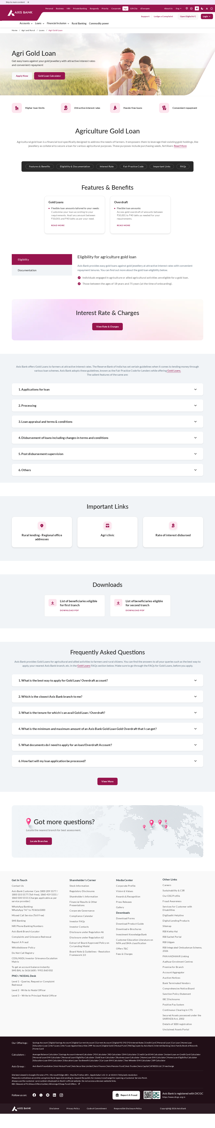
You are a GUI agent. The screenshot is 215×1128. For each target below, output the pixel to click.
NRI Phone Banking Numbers (27, 926)
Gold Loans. (174, 370)
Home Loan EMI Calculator (153, 1057)
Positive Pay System (173, 1004)
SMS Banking (19, 920)
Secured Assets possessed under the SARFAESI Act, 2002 (182, 1017)
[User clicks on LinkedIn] (54, 1095)
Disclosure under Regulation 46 (87, 932)
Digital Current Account (83, 1042)
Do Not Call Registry (23, 952)
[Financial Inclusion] (68, 23)
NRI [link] (68, 8)
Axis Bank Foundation (43, 1066)
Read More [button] (180, 145)
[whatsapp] (191, 8)
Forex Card (38, 1048)
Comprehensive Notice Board (179, 988)
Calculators (18, 1054)
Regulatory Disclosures (82, 891)
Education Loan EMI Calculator (47, 1060)
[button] (179, 8)
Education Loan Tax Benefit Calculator (81, 1060)
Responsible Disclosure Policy (128, 1108)
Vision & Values (124, 891)
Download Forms (125, 918)
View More (107, 781)
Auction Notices (171, 977)
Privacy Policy (73, 1108)
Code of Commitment (97, 1108)
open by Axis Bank (144, 1045)
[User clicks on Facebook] (34, 1095)
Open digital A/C (188, 16)
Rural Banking (79, 23)
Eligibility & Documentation (75, 166)
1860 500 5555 (20, 897)
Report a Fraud (129, 1095)
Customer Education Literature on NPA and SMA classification (134, 941)
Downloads (123, 912)
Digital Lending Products (176, 920)
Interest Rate (107, 166)
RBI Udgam (169, 942)
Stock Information (79, 885)
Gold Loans (83, 665)
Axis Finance (100, 1066)
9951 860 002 (45, 970)
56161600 (30, 970)
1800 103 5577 (20, 894)
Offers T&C (122, 948)
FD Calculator (100, 1054)
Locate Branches (39, 841)
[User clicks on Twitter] (41, 1095)
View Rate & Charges (107, 326)
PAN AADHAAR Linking (176, 956)
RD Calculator (114, 1054)
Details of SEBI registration (177, 1024)
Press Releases (124, 901)
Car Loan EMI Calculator (111, 1060)
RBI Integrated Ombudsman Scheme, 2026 (182, 949)
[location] (186, 8)
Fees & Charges (124, 953)
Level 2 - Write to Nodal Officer (29, 990)
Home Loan (186, 1042)
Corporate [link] (116, 8)
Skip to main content (15, 2)
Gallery (120, 907)
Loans (38, 23)
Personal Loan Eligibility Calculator (78, 1057)
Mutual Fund (121, 1045)
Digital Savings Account (60, 1042)
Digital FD (117, 1042)
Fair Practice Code (133, 166)
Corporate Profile (125, 885)
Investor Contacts (79, 926)
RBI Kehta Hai (170, 931)
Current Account (104, 1042)
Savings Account (40, 1042)
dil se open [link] (145, 8)
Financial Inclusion (57, 23)
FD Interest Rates (136, 1042)
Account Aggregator (173, 972)
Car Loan (176, 1042)
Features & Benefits (39, 166)
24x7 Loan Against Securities (74, 1045)
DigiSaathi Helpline (173, 915)
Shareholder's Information (84, 896)
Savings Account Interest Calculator (76, 1054)
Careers (167, 885)
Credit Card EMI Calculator (150, 1054)
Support (145, 16)
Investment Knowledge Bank (131, 934)
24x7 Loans (54, 1045)
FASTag (131, 1045)
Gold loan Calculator (105, 1057)
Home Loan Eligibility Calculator (182, 1057)
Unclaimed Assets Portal (176, 1029)
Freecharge (168, 1066)
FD (125, 1042)
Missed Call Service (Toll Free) (28, 915)
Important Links (161, 166)
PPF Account (95, 1045)
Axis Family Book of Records (184, 1045)
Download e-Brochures (128, 929)
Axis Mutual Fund (62, 1066)
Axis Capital (143, 1066)
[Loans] (43, 23)
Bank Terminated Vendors (176, 983)
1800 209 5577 (48, 891)
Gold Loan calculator (49, 75)
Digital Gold (107, 1045)
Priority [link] (105, 8)
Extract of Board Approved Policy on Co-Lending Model (89, 944)
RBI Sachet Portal (172, 936)
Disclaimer (54, 1108)
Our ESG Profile (171, 895)
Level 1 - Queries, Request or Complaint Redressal (33, 983)
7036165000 (38, 909)
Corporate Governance (82, 910)
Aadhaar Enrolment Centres (178, 961)
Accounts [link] (25, 23)
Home (14, 30)
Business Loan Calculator (128, 1057)
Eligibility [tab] (23, 259)
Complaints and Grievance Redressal (31, 936)
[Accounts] (31, 23)
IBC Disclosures (171, 999)
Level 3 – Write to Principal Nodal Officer (34, 995)
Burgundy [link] (94, 8)
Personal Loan (163, 1042)
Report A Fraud (20, 942)
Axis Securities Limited (82, 1066)
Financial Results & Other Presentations (83, 903)
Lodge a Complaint (163, 16)
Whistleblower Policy (23, 947)
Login (205, 16)
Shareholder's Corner (83, 880)
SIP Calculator (158, 1060)
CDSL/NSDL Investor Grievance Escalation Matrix (34, 960)
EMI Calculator (130, 1054)
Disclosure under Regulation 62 (87, 937)
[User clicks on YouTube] (48, 1095)
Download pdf (69, 610)
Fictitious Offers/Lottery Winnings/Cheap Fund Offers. (51, 1084)
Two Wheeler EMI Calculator (137, 1060)
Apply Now (22, 75)
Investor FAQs (77, 921)
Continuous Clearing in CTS (177, 1010)
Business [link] (60, 8)
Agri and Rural (28, 30)
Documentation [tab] (27, 270)
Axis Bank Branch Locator (26, 931)
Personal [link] (49, 8)
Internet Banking (162, 1045)
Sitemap (167, 926)
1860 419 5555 (48, 894)
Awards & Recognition (128, 896)
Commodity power (99, 23)
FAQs (183, 166)
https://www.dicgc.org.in (173, 1097)
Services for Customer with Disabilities (177, 908)
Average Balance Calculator (45, 1054)
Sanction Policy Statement (177, 993)
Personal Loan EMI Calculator (47, 1057)
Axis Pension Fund (115, 1066)
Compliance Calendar (81, 916)
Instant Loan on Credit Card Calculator (183, 1054)
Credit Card (150, 1042)
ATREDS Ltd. (156, 1066)
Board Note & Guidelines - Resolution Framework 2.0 (90, 953)
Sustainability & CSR (174, 890)
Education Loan (40, 1045)
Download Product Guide (130, 923)
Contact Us (18, 885)
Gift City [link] (133, 8)
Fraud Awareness (172, 901)
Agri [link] (125, 8)
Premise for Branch (173, 967)
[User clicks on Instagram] (61, 1095)
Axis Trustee (131, 1066)
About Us (168, 8)
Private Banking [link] (80, 8)
